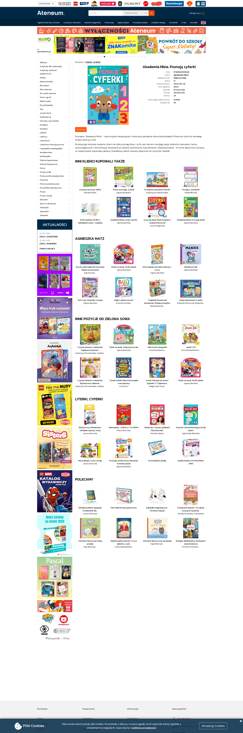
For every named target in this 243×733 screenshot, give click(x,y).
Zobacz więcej (47, 248)
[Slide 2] (101, 56)
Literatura (45, 140)
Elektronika (45, 101)
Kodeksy (44, 124)
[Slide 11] (129, 56)
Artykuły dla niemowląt (51, 66)
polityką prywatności (144, 728)
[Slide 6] (114, 56)
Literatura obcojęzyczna (52, 144)
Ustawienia (87, 718)
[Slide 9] (123, 56)
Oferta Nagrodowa (49, 160)
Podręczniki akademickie (52, 176)
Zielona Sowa (180, 77)
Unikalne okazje (158, 22)
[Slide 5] (111, 56)
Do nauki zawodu (48, 93)
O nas (183, 22)
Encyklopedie (46, 105)
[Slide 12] (132, 56)
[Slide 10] (126, 56)
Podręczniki (45, 172)
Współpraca (132, 718)
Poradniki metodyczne (50, 187)
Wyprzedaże (123, 22)
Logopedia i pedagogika (51, 148)
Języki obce (45, 113)
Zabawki (44, 215)
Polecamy (84, 479)
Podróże (44, 180)
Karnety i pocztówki (49, 120)
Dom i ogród (45, 97)
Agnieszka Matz (181, 75)
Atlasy (43, 77)
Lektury (43, 136)
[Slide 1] (98, 56)
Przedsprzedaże (140, 22)
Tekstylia (44, 207)
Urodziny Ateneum (72, 22)
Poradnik (173, 22)
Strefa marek (45, 3)
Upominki (44, 211)
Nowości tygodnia (93, 22)
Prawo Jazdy (46, 195)
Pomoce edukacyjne (49, 183)
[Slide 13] (135, 56)
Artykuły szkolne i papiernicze (48, 72)
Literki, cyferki (89, 399)
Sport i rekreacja (48, 203)
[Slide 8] (120, 56)
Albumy (43, 62)
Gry (41, 109)
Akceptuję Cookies (213, 726)
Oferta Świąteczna (49, 164)
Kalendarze (45, 117)
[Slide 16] (145, 56)
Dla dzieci (44, 85)
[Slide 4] (107, 56)
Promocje (109, 22)
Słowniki (44, 199)
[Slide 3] (104, 56)
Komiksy (44, 128)
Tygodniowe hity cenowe (48, 22)
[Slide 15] (141, 56)
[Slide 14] (138, 56)
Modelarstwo (46, 152)
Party (42, 168)
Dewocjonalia (46, 81)
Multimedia (45, 156)
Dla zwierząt (46, 89)
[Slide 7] (117, 56)
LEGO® (43, 132)
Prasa (42, 191)
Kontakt (193, 22)
